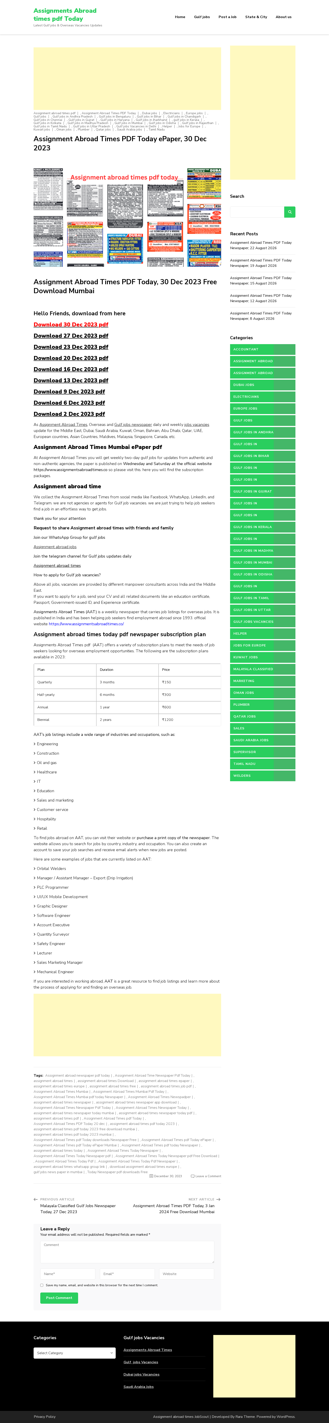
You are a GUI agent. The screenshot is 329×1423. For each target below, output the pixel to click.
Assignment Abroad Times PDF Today (109, 113)
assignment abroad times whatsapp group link (69, 1166)
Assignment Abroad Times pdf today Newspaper (160, 1145)
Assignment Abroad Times (63, 424)
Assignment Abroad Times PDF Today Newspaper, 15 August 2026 (261, 281)
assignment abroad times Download (106, 1080)
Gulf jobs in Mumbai (129, 123)
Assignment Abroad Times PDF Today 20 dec (69, 1123)
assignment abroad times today (58, 1150)
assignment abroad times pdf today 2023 (142, 1123)
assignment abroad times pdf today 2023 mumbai (72, 1134)
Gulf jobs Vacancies (141, 1362)
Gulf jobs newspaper (133, 424)
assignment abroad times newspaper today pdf (155, 1113)
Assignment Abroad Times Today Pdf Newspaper (136, 1161)
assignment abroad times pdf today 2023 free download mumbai (84, 1129)
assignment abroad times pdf (56, 1118)
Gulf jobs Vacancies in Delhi (136, 126)
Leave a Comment (208, 1176)
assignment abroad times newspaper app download (136, 1102)
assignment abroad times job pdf (166, 1086)
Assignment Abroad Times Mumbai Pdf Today (128, 1091)
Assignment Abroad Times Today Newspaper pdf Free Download (166, 1156)
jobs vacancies (196, 424)
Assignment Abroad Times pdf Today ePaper (176, 1139)
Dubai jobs (149, 113)
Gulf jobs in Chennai (48, 120)
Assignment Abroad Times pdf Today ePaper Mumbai (75, 1145)
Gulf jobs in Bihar (149, 116)
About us (284, 17)
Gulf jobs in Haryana (115, 120)
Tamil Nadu (156, 129)
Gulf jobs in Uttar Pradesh (91, 126)
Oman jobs (64, 129)
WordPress (286, 1416)
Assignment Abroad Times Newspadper (159, 1097)
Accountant (246, 349)
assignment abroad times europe (59, 1086)
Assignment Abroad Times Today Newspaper (123, 1150)
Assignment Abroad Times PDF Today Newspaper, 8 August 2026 (261, 316)
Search (237, 196)
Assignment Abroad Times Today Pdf (64, 1161)
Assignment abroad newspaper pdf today (77, 1075)
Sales (238, 728)
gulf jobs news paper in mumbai (58, 1172)
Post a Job (228, 17)
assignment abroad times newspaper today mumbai (74, 1113)
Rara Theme (245, 1416)
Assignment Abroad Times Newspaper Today (151, 1107)
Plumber (84, 129)
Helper (167, 126)
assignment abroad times (53, 1080)
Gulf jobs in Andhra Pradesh (73, 116)
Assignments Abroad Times (148, 1349)
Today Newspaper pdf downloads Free (117, 1172)
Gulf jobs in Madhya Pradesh (88, 123)
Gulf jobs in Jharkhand (151, 120)
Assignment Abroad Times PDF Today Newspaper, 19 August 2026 (261, 263)
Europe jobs (194, 113)
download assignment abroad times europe (143, 1166)
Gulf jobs (202, 17)
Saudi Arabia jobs (129, 129)
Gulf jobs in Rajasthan (198, 123)
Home (180, 17)
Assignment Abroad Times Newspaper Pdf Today (72, 1107)
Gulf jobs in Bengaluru (115, 116)
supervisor (244, 752)
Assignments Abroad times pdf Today (65, 14)
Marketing (243, 681)
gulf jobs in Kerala (186, 120)
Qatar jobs (103, 129)
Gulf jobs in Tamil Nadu (50, 126)
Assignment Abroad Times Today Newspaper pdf (72, 1156)
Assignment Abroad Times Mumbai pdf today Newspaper (78, 1097)
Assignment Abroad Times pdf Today (113, 1118)
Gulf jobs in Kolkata (47, 123)
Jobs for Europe (189, 126)
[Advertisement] (127, 78)
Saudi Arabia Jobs (139, 1386)
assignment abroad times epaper (164, 1080)
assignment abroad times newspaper (62, 1102)
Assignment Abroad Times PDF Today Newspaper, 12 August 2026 (261, 298)
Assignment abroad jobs (55, 546)
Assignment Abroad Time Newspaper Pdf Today (152, 1075)
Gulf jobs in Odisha (162, 123)
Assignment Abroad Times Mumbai (61, 1091)
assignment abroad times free (113, 1086)
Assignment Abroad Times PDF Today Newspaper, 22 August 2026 (261, 245)
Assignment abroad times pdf (54, 113)
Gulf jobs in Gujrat (81, 120)
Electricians (171, 113)
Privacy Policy (45, 1416)
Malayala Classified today (253, 671)
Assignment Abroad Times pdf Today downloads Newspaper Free (85, 1139)
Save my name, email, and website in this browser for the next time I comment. (102, 1285)
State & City (256, 17)
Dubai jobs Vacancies (142, 1374)
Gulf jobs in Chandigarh (184, 116)
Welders (242, 776)
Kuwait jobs (42, 129)
